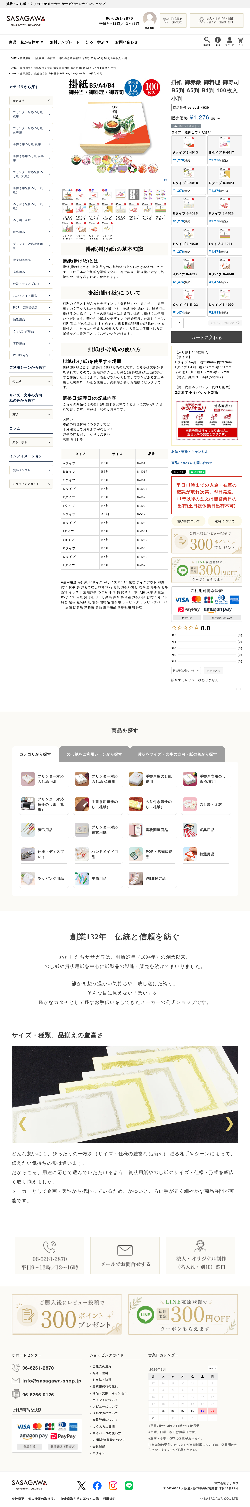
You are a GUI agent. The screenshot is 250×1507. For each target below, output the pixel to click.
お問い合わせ (126, 42)
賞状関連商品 (22, 260)
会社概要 (18, 1498)
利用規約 (109, 1498)
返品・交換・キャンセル (189, 451)
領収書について (188, 521)
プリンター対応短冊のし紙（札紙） (28, 174)
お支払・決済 (102, 1379)
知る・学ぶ (95, 42)
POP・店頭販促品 (25, 307)
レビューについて (105, 1406)
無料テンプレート (65, 42)
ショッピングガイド (107, 1355)
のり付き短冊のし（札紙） (28, 206)
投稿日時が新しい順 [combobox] (183, 670)
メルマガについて (105, 1413)
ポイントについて (105, 1400)
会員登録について (105, 1419)
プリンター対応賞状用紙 (28, 246)
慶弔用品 (25, 58)
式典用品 (19, 272)
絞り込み (215, 670)
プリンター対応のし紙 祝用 (28, 114)
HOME (13, 58)
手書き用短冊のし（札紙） (28, 190)
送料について (225, 521)
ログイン (99, 1453)
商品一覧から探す (24, 42)
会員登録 (99, 1446)
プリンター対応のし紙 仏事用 (28, 130)
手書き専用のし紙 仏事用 (28, 158)
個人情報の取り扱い (42, 1498)
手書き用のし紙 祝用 (27, 144)
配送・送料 (100, 1373)
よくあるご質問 (104, 1426)
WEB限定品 (21, 355)
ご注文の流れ (102, 1366)
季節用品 (19, 343)
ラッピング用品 (23, 331)
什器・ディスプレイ (26, 284)
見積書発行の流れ (105, 1386)
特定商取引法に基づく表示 (80, 1498)
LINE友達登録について (109, 1440)
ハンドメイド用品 (25, 295)
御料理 (51, 58)
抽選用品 (19, 319)
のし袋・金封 (22, 220)
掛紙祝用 (39, 58)
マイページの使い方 (107, 1433)
